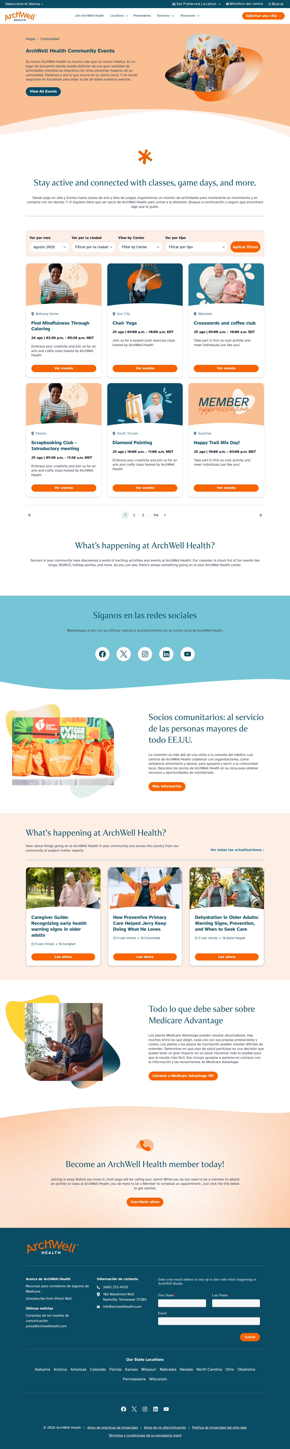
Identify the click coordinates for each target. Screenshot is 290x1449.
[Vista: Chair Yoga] (145, 320)
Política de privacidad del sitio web (219, 1428)
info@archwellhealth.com (122, 1307)
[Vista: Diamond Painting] (145, 440)
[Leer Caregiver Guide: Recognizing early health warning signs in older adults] (63, 916)
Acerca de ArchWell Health (48, 1279)
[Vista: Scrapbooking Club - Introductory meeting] (64, 440)
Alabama (42, 1369)
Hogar (31, 39)
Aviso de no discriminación (165, 1428)
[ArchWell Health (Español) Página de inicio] (21, 16)
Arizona (60, 1369)
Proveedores (142, 16)
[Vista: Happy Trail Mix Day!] (226, 440)
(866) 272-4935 (115, 1287)
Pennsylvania (134, 1379)
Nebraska (168, 1369)
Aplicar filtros (245, 247)
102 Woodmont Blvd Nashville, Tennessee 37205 (124, 1297)
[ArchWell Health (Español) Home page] (53, 1246)
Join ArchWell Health (89, 16)
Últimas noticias (39, 1308)
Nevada (186, 1369)
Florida (115, 1369)
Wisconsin (158, 1379)
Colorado (98, 1369)
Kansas (131, 1369)
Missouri (148, 1369)
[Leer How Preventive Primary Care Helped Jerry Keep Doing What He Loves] (145, 916)
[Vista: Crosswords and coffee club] (226, 320)
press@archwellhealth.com (46, 1326)
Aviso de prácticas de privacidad (112, 1428)
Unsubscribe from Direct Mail (49, 1298)
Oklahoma (246, 1369)
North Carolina (209, 1369)
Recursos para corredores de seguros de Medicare (57, 1289)
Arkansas (78, 1369)
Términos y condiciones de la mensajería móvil (145, 1435)
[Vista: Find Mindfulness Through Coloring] (64, 320)
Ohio (229, 1369)
